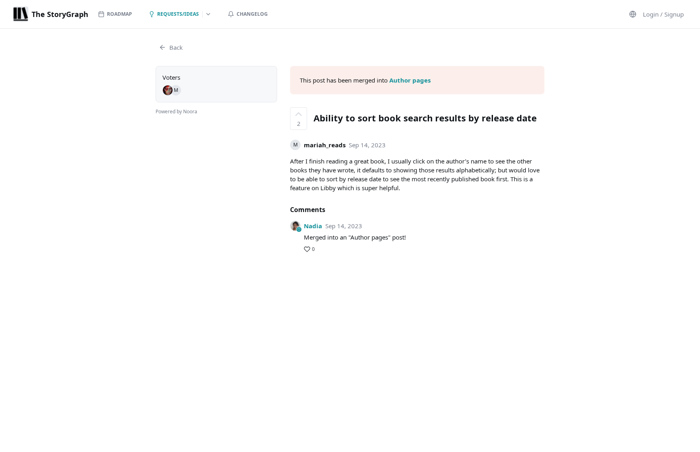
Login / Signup (663, 14)
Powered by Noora (176, 111)
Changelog (252, 14)
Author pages (410, 80)
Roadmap (119, 14)
